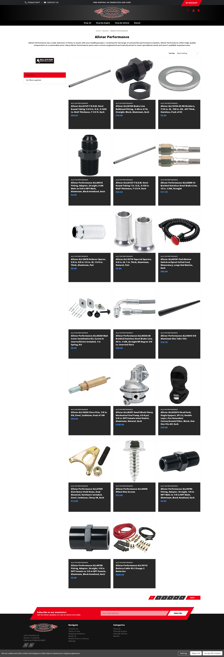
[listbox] (187, 53)
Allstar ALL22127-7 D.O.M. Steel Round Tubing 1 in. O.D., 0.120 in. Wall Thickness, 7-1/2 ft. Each (132, 185)
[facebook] (31, 645)
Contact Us (73, 629)
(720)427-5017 (34, 2)
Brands (116, 636)
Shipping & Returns (76, 634)
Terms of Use (74, 631)
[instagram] (26, 645)
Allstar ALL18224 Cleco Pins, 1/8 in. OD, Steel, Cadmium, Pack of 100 (89, 413)
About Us (72, 636)
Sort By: (172, 53)
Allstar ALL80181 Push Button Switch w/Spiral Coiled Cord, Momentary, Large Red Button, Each (177, 263)
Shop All (116, 629)
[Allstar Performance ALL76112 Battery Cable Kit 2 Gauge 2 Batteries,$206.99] (134, 538)
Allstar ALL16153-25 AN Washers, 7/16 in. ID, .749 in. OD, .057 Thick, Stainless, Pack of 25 (178, 109)
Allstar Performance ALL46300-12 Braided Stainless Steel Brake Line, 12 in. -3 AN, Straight (179, 185)
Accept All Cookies (212, 653)
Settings (183, 653)
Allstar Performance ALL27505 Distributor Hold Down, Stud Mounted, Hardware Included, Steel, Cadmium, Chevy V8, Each (87, 493)
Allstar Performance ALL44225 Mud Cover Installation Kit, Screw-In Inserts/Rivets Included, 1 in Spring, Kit (89, 340)
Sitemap (71, 641)
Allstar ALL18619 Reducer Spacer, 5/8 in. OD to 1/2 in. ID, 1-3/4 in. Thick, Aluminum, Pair (88, 262)
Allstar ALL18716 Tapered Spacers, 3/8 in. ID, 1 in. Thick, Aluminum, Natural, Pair (134, 262)
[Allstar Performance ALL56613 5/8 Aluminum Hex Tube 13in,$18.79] (179, 308)
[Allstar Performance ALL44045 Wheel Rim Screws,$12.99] (134, 461)
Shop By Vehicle (120, 634)
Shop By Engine (120, 631)
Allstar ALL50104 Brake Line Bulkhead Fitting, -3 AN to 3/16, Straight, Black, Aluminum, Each (132, 109)
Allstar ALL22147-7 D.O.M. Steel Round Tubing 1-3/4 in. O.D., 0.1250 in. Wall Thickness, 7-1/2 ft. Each (89, 109)
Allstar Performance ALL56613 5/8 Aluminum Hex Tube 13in (178, 337)
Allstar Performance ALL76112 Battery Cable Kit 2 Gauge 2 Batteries (131, 568)
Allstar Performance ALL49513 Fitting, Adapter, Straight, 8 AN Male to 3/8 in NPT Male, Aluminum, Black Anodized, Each (88, 187)
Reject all (196, 653)
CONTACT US (52, 2)
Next (192, 598)
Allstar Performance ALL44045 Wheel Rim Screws (131, 490)
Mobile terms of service (78, 639)
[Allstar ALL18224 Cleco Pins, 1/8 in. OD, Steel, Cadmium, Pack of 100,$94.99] (89, 385)
